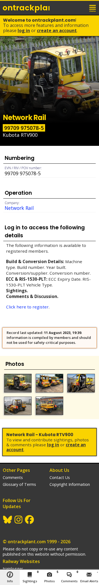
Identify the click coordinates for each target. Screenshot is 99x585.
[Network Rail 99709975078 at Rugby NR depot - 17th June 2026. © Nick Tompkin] (17, 383)
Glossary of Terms (19, 484)
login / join (81, 8)
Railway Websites (21, 561)
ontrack (26, 7)
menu (93, 8)
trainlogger (13, 568)
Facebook (30, 520)
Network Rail (19, 208)
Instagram (19, 520)
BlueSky (8, 520)
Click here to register (27, 307)
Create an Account (57, 30)
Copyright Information (70, 484)
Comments (13, 477)
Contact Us (60, 477)
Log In (24, 30)
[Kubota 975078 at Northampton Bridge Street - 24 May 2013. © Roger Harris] (49, 406)
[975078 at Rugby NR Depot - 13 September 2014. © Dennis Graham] (17, 406)
